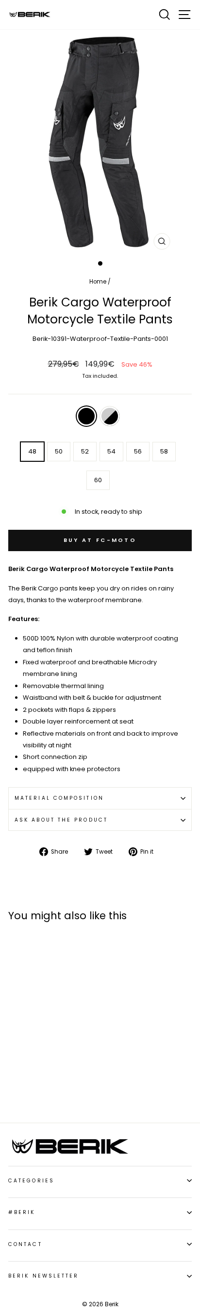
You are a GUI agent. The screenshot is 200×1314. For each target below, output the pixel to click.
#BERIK (21, 1212)
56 (138, 451)
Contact (25, 1244)
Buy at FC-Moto (100, 540)
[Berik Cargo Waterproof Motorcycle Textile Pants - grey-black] (25, 1074)
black (86, 416)
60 (98, 480)
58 (164, 451)
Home (97, 282)
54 (111, 451)
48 (32, 451)
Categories (31, 1180)
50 (59, 451)
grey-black (109, 416)
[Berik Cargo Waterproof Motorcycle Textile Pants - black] (13, 1074)
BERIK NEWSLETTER (43, 1276)
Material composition (59, 798)
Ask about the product (61, 820)
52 (85, 451)
